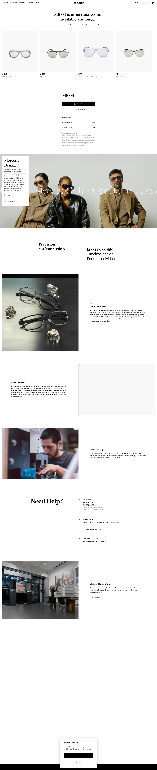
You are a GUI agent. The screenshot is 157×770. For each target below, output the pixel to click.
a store (111, 522)
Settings (78, 762)
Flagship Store (93, 522)
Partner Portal (92, 541)
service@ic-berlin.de (89, 505)
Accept (68, 756)
